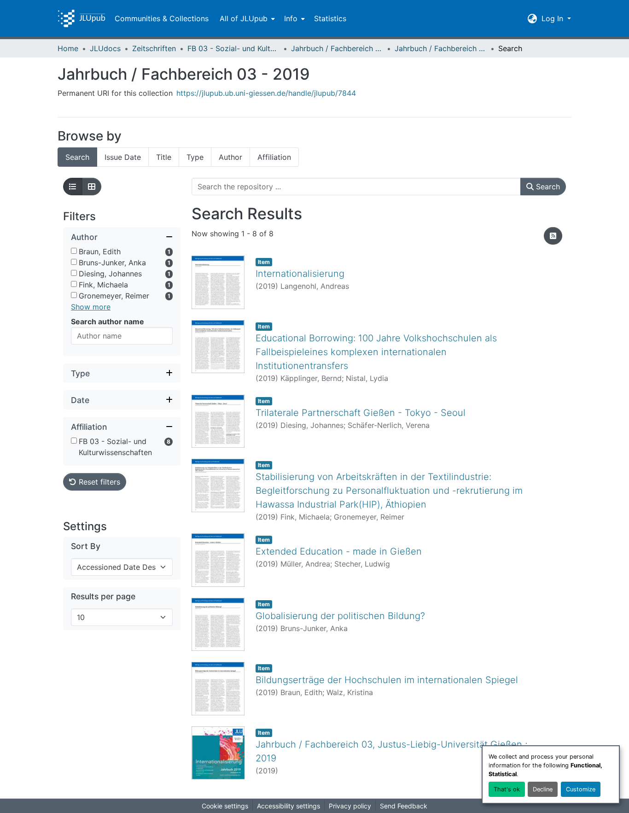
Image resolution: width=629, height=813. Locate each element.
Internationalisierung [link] (300, 273)
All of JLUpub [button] (244, 18)
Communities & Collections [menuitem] (162, 18)
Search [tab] (77, 157)
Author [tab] (230, 157)
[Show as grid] (91, 186)
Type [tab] (195, 157)
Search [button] (547, 186)
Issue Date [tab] (123, 157)
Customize (580, 789)
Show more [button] (91, 306)
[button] (81, 18)
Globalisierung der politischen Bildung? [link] (340, 615)
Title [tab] (163, 157)
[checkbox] (74, 251)
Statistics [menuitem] (330, 18)
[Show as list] (72, 186)
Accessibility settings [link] (288, 806)
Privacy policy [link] (350, 806)
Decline (543, 789)
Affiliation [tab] (274, 157)
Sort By (85, 546)
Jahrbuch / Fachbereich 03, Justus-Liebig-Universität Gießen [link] (337, 48)
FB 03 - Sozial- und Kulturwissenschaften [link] (233, 48)
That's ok (507, 789)
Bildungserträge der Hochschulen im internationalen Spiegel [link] (387, 679)
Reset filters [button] (98, 481)
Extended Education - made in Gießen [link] (339, 551)
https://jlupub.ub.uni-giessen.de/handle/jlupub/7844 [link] (266, 93)
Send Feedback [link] (403, 806)
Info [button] (290, 18)
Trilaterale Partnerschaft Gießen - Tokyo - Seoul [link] (361, 412)
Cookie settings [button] (225, 806)
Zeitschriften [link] (154, 48)
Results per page (103, 596)
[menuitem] (246, 18)
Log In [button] (553, 18)
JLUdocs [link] (105, 48)
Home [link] (68, 48)
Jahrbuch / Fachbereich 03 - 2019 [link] (441, 48)
